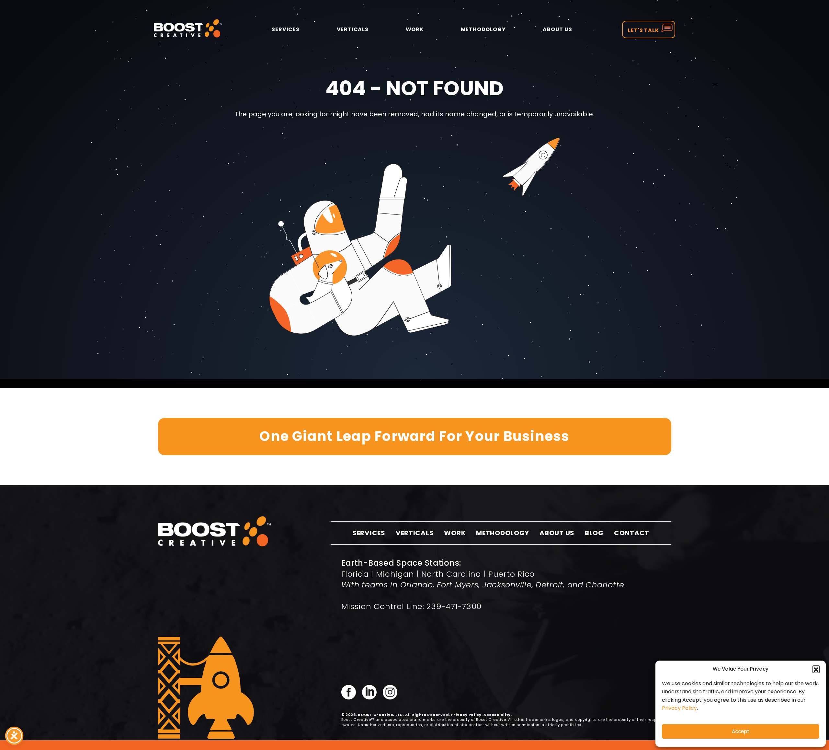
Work (415, 29)
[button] (816, 669)
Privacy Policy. (467, 714)
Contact (631, 532)
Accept (740, 731)
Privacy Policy (679, 708)
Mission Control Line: (411, 606)
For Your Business (414, 436)
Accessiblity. (497, 714)
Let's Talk (643, 30)
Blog (594, 532)
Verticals (353, 29)
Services (285, 29)
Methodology (483, 29)
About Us (557, 29)
